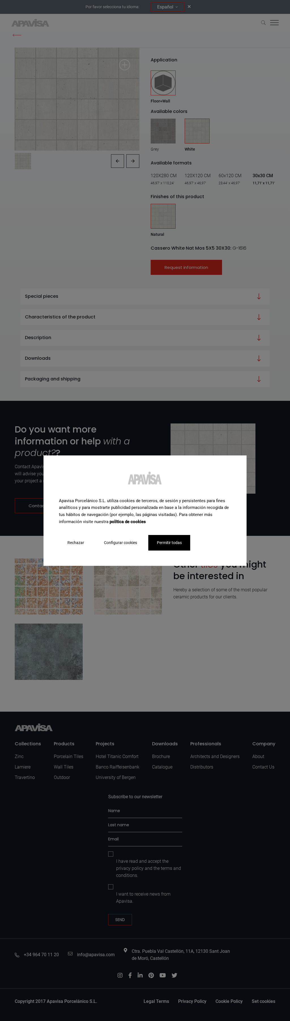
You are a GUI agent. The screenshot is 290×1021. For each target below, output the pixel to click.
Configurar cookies (120, 542)
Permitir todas (169, 542)
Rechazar (75, 542)
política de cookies (128, 521)
